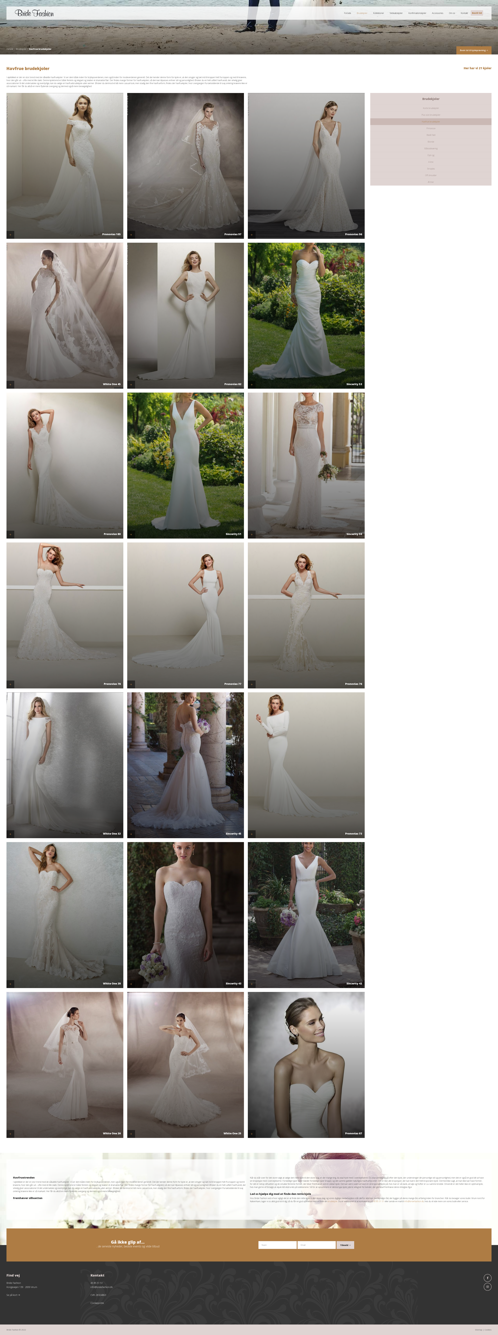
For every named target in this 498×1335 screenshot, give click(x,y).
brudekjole (332, 1201)
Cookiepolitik (97, 1303)
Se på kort (12, 1294)
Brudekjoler (21, 49)
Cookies (488, 1329)
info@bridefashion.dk (414, 1201)
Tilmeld (344, 1245)
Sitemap (478, 1329)
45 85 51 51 (378, 1201)
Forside (9, 49)
